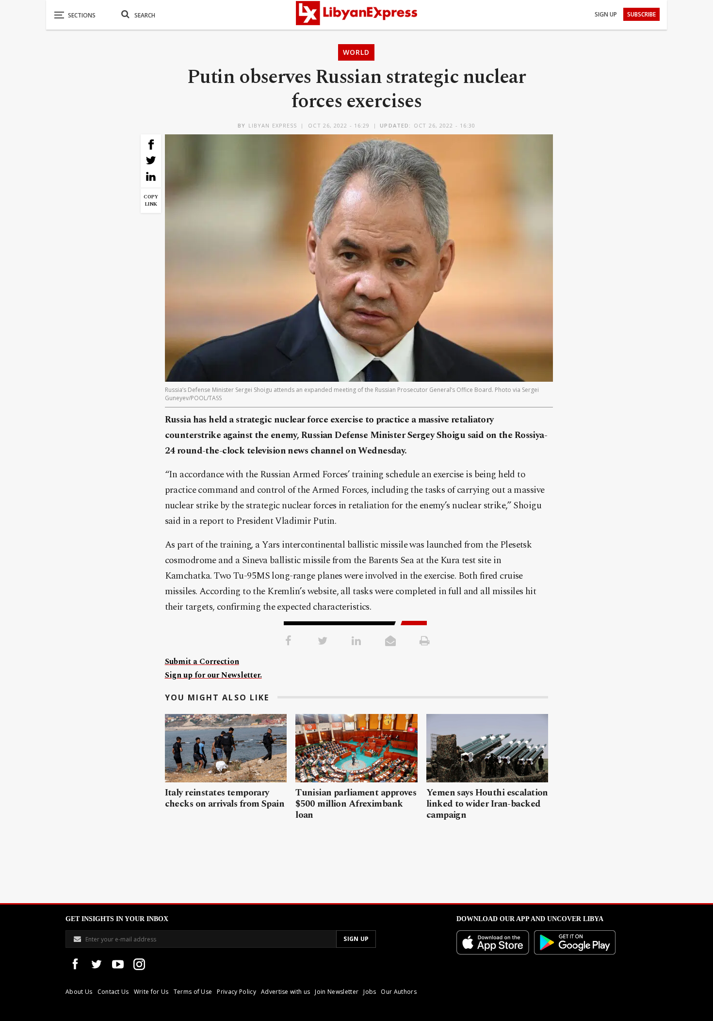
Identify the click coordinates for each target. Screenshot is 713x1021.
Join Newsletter (336, 992)
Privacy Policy (236, 992)
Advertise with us (285, 992)
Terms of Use (193, 992)
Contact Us (113, 992)
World (356, 52)
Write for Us (151, 992)
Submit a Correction (202, 661)
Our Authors (399, 992)
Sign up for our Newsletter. (213, 675)
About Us (79, 992)
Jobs (369, 992)
